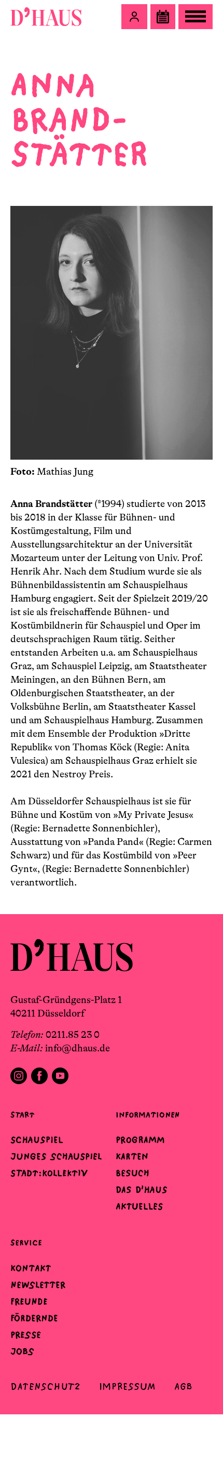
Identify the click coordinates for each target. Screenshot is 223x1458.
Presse (25, 1335)
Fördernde (34, 1318)
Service (26, 1242)
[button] (134, 16)
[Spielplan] (162, 16)
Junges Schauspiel (56, 1156)
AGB (183, 1386)
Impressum (127, 1386)
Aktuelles (139, 1206)
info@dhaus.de (77, 1048)
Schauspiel (36, 1140)
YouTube (60, 1076)
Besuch (132, 1173)
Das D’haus (142, 1189)
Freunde (29, 1301)
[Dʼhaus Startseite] (45, 16)
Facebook (39, 1076)
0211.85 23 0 (73, 1034)
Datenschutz (45, 1386)
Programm (140, 1140)
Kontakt (30, 1268)
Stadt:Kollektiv (49, 1173)
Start (22, 1114)
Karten (132, 1156)
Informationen (147, 1114)
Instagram (18, 1076)
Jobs (22, 1351)
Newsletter (37, 1285)
